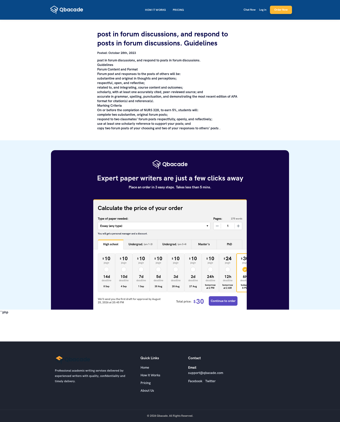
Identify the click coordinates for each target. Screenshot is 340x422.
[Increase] (238, 226)
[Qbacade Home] (66, 10)
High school (110, 244)
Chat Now (250, 9)
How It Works (155, 10)
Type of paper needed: (113, 218)
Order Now (281, 9)
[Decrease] (217, 226)
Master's (204, 244)
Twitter (210, 381)
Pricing (178, 10)
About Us (147, 390)
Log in (262, 9)
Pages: (217, 218)
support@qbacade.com (205, 373)
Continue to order (223, 301)
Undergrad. (140, 244)
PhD (229, 244)
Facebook (195, 381)
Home (144, 367)
